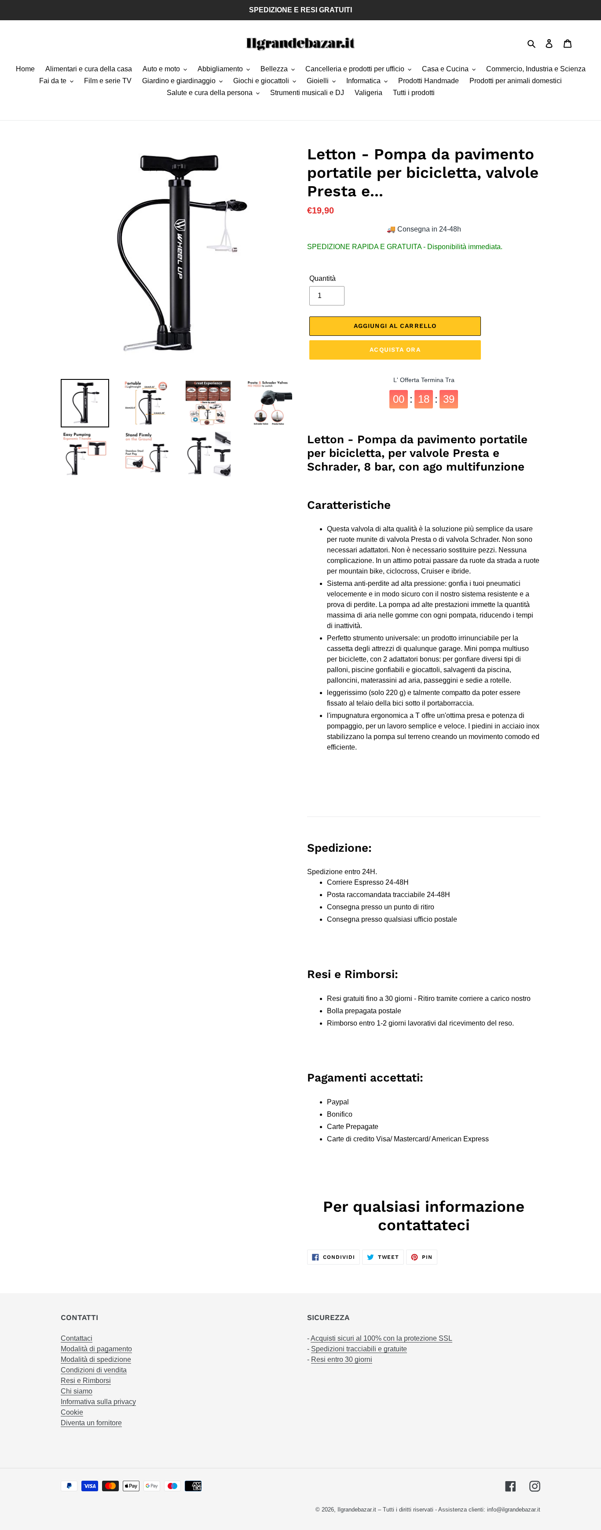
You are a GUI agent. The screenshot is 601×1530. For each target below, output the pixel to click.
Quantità (322, 278)
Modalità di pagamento (96, 1349)
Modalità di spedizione (96, 1359)
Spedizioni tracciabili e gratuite (359, 1349)
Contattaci (76, 1338)
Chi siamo (76, 1391)
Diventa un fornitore (91, 1423)
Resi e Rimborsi (86, 1380)
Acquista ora (395, 349)
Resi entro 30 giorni (341, 1359)
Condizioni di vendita (94, 1370)
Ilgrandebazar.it (356, 1509)
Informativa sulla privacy (98, 1401)
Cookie (72, 1412)
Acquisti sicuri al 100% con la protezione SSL (381, 1338)
